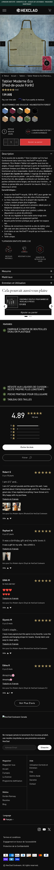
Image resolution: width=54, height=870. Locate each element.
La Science (7, 777)
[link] (10, 89)
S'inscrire (44, 747)
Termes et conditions (11, 837)
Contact (33, 784)
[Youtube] (39, 829)
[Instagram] (44, 829)
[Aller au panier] (49, 10)
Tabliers (22, 76)
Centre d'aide (35, 776)
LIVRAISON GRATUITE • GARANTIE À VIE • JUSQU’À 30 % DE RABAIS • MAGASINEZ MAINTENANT (27, 3)
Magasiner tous (9, 765)
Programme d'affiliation (12, 781)
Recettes (6, 800)
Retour (6, 76)
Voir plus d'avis (27, 703)
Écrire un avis (27, 447)
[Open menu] (4, 10)
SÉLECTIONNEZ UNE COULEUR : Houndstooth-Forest (26, 104)
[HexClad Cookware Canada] (27, 719)
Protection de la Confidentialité (16, 846)
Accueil (13, 76)
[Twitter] (49, 829)
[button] (27, 425)
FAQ (31, 772)
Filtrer (25, 457)
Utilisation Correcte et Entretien (39, 766)
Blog (4, 804)
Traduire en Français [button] (10, 499)
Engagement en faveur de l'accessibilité (19, 841)
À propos (6, 773)
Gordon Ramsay (9, 796)
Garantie (33, 780)
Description (8, 153)
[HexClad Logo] (27, 10)
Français (9, 819)
